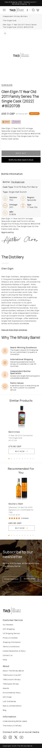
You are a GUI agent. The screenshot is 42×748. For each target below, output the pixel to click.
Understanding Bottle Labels (15, 721)
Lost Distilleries (9, 701)
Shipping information (12, 642)
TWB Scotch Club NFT (12, 675)
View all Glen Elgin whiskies (14, 330)
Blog (4, 710)
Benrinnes (14, 431)
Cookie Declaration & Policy (14, 651)
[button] (4, 10)
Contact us (7, 655)
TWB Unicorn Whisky (12, 679)
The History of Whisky (12, 725)
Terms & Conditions (11, 646)
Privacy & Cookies (10, 638)
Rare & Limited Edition (12, 706)
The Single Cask (9, 20)
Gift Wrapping (9, 629)
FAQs (5, 660)
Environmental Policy (12, 692)
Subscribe (30, 579)
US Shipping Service (11, 633)
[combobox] (21, 16)
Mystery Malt (16, 503)
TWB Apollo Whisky (11, 684)
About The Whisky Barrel (13, 671)
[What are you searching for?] (39, 17)
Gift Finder (7, 697)
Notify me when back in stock (21, 160)
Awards (6, 688)
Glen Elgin (7, 85)
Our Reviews (8, 624)
